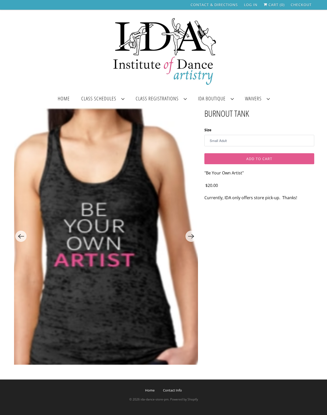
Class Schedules (100, 98)
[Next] (191, 236)
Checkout (301, 4)
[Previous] (21, 236)
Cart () (276, 4)
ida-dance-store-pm (155, 399)
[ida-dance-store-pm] (163, 52)
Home (64, 98)
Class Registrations (158, 98)
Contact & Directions (214, 4)
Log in (251, 4)
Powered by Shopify (184, 399)
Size (207, 129)
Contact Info (172, 390)
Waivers (254, 98)
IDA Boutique (213, 98)
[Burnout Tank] (106, 236)
